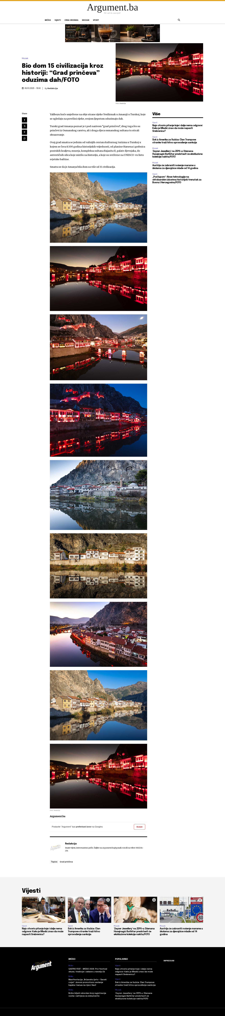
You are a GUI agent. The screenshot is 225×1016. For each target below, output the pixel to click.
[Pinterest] (24, 132)
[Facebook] (24, 120)
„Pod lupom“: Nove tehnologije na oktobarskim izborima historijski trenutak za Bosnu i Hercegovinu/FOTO (176, 180)
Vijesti (58, 20)
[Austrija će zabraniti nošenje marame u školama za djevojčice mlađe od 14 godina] (181, 910)
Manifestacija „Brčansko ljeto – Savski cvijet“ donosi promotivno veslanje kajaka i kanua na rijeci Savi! (87, 982)
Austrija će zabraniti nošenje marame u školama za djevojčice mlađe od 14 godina (181, 931)
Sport (96, 20)
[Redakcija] (56, 848)
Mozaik (85, 20)
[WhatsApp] (24, 138)
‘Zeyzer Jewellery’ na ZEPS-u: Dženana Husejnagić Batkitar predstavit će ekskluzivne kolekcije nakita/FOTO (177, 154)
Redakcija (53, 88)
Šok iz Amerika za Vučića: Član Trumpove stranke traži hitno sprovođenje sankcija (84, 931)
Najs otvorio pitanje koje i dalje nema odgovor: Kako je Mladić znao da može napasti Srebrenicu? (177, 128)
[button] (179, 20)
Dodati (139, 827)
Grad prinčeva (66, 861)
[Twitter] (24, 126)
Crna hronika (71, 20)
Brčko (48, 20)
